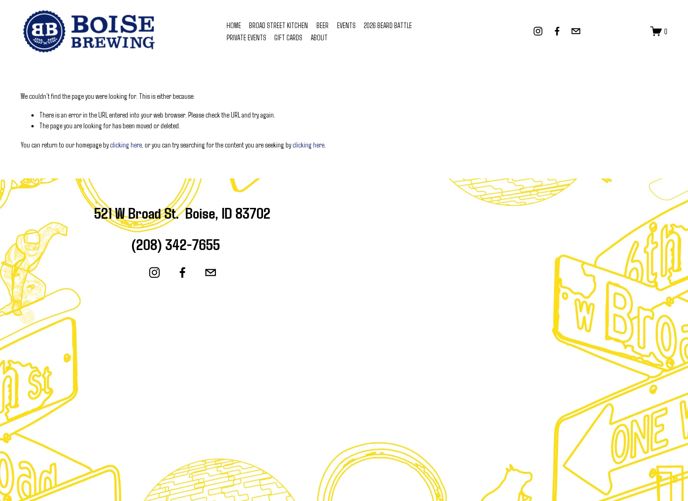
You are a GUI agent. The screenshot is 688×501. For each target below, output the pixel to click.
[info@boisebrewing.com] (576, 31)
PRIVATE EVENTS (246, 37)
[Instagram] (538, 31)
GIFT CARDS (288, 37)
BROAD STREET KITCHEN (278, 25)
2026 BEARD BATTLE (388, 25)
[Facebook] (557, 31)
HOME (234, 25)
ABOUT (319, 37)
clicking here (126, 144)
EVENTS (346, 25)
